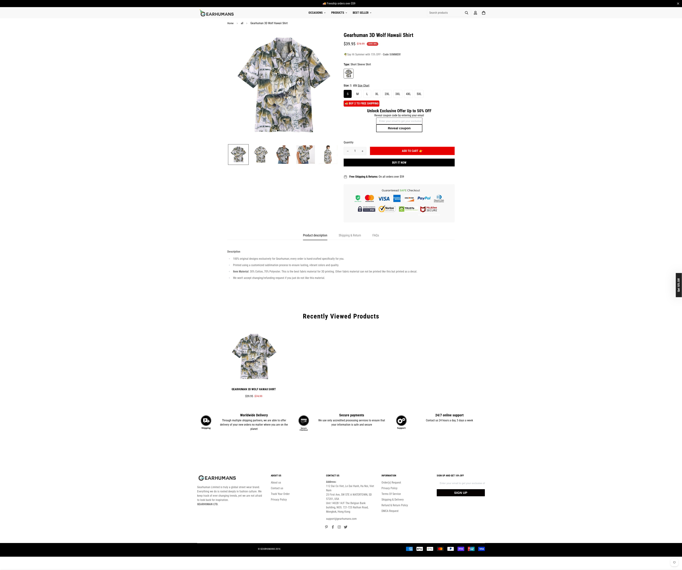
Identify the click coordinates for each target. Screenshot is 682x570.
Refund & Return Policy (394, 505)
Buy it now (399, 162)
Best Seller (361, 12)
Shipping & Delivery (392, 499)
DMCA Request (390, 511)
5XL (419, 94)
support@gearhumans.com (341, 518)
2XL (387, 94)
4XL (408, 94)
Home (230, 23)
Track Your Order (280, 494)
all (242, 23)
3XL (397, 94)
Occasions (315, 12)
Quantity (348, 142)
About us (276, 482)
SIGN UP (460, 493)
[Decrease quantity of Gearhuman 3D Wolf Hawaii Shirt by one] (347, 151)
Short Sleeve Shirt (348, 74)
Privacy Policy (279, 499)
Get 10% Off (678, 285)
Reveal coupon (399, 128)
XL (377, 94)
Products (337, 12)
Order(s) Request (391, 482)
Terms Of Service (391, 494)
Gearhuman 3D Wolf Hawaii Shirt (254, 389)
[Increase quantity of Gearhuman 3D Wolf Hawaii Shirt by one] (362, 151)
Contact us (277, 488)
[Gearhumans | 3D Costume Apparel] (217, 12)
